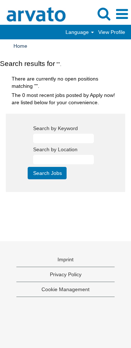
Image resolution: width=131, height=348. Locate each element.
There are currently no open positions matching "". (55, 82)
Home (20, 46)
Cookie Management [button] (65, 289)
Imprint (65, 259)
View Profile (111, 32)
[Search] (104, 14)
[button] (122, 14)
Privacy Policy (66, 274)
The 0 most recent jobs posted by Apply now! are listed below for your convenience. (63, 98)
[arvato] (33, 14)
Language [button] (78, 32)
